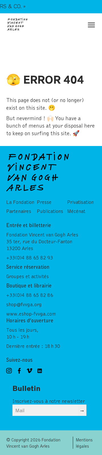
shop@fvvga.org (24, 304)
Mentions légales (84, 442)
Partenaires (18, 211)
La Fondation (20, 202)
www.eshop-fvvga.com (31, 313)
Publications (50, 211)
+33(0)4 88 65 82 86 (29, 295)
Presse (44, 202)
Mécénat (76, 211)
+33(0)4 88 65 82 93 (29, 257)
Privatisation (80, 202)
